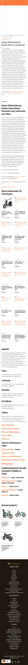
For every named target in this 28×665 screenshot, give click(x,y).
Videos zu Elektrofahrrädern (11, 429)
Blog (14, 627)
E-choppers (14, 598)
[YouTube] (18, 662)
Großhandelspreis (9, 35)
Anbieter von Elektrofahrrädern (12, 456)
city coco (14, 609)
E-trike (14, 600)
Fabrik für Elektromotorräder (14, 641)
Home (3, 35)
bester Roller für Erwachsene (14, 614)
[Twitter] (12, 662)
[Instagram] (15, 662)
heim (14, 570)
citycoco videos (7, 435)
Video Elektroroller (8, 425)
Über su (14, 573)
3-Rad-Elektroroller (14, 619)
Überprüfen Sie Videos (14, 605)
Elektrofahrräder (14, 602)
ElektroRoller (14, 604)
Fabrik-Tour (5, 439)
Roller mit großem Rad (14, 616)
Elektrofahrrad (10, 182)
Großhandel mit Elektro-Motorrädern (13, 460)
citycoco (4, 486)
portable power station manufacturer (14, 592)
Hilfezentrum (7, 463)
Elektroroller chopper (19, 176)
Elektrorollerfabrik (8, 449)
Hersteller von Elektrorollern (14, 636)
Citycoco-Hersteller (8, 453)
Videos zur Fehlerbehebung (11, 432)
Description (4, 101)
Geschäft (5, 495)
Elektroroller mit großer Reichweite (14, 589)
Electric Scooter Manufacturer (14, 632)
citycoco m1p (14, 585)
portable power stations (14, 621)
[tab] (14, 101)
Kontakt (14, 575)
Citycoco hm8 (14, 587)
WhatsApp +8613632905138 (8, 187)
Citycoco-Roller (14, 645)
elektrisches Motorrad (9, 490)
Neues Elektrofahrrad (8, 93)
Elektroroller (6, 173)
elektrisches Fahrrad (8, 481)
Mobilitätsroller (14, 648)
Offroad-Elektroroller (14, 618)
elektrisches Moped (14, 646)
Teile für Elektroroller (14, 643)
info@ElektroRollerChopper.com (14, 631)
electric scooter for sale (14, 629)
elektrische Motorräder (14, 612)
